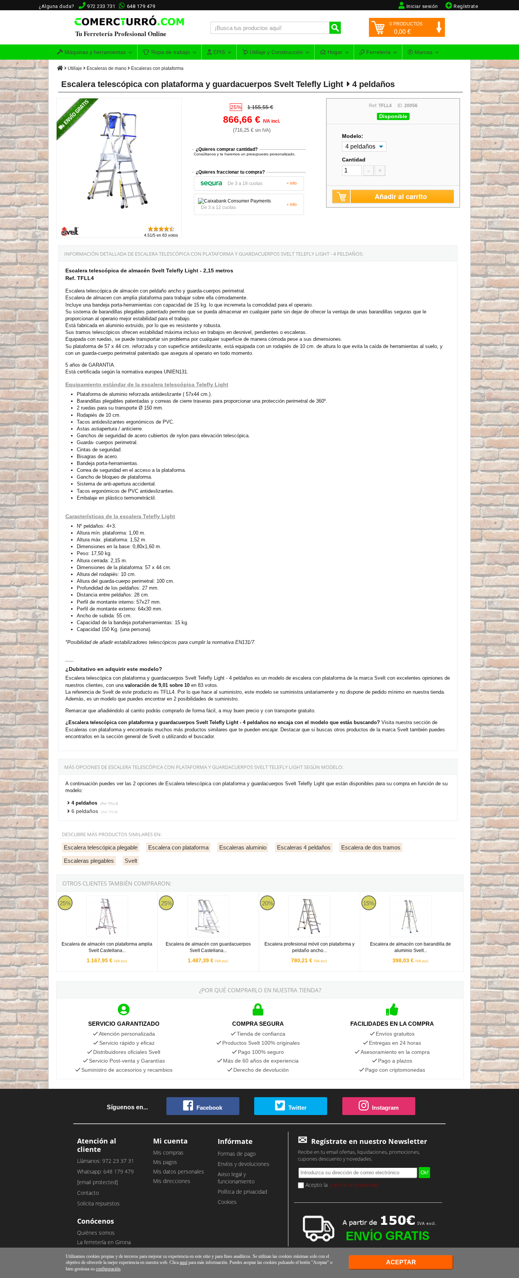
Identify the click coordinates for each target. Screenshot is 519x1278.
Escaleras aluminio (242, 847)
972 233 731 (101, 6)
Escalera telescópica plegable (101, 847)
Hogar (334, 52)
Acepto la (341, 1184)
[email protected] (97, 1182)
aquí (183, 1262)
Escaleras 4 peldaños (304, 847)
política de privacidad (353, 1184)
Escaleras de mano (107, 68)
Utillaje (75, 68)
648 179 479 (141, 6)
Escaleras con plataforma (157, 68)
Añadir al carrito (401, 196)
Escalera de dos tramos (370, 847)
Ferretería (378, 52)
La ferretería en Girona (104, 1242)
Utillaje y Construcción (275, 52)
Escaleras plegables (89, 860)
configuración (108, 1269)
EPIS (218, 52)
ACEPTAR (401, 1262)
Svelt (131, 860)
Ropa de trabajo (170, 52)
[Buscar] (335, 28)
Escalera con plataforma (178, 847)
